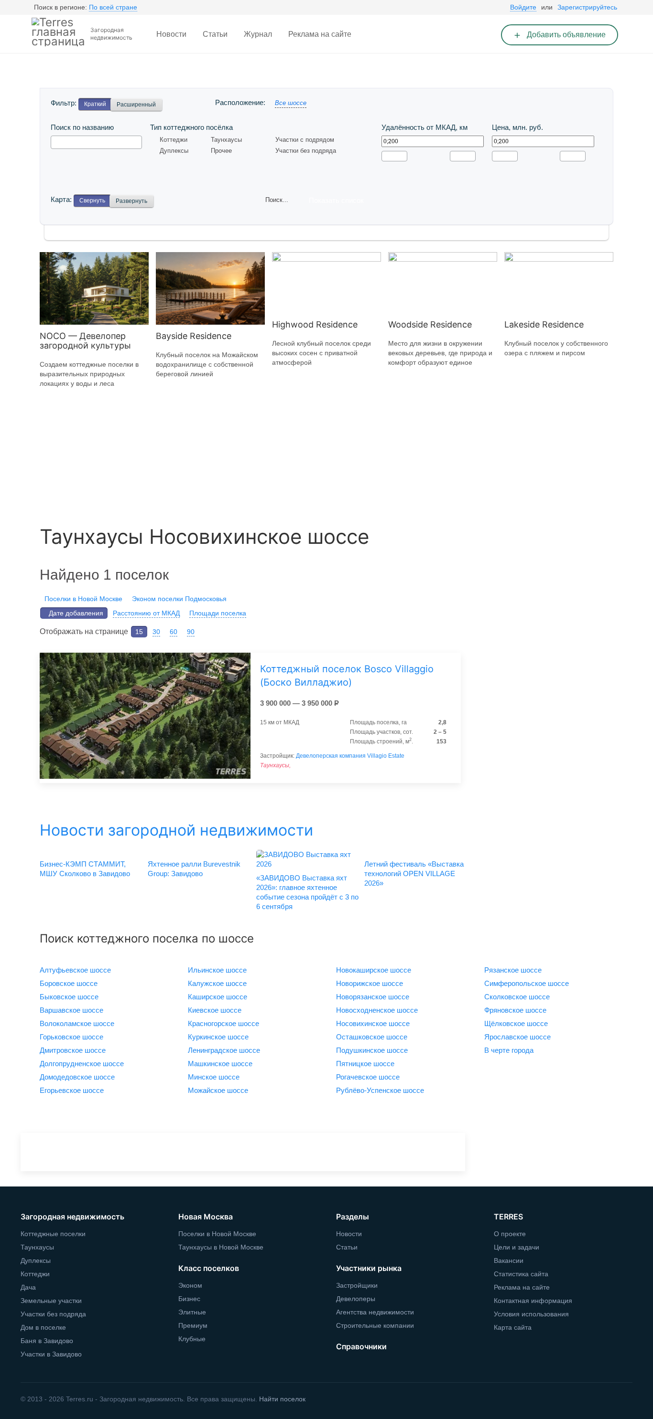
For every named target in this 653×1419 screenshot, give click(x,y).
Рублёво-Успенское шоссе (380, 1090)
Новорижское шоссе (369, 983)
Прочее (221, 150)
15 (139, 631)
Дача (28, 1287)
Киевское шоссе (214, 1010)
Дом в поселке (43, 1327)
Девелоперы (355, 1299)
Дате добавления (76, 613)
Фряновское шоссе (515, 1010)
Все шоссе (290, 102)
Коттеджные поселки (53, 1234)
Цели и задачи (516, 1247)
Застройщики (357, 1285)
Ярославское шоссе (517, 1037)
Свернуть (92, 200)
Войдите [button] (523, 7)
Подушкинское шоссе (372, 1050)
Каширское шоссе (217, 997)
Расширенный (136, 104)
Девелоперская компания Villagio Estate (350, 755)
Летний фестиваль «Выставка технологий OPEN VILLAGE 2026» (414, 873)
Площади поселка (217, 613)
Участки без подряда (305, 150)
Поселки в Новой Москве (83, 599)
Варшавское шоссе (71, 1010)
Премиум (192, 1325)
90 (191, 631)
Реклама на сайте (319, 34)
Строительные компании (375, 1325)
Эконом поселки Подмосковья (179, 599)
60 (173, 631)
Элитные (192, 1312)
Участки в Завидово (51, 1354)
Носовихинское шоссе (373, 1023)
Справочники (361, 1346)
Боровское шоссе (69, 983)
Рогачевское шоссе (368, 1077)
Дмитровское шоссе (73, 1050)
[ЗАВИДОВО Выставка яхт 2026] (306, 859)
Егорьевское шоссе (72, 1090)
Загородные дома (194, 78)
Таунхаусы (226, 139)
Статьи (215, 34)
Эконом (190, 1285)
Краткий (95, 104)
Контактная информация (533, 1300)
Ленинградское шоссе (224, 1050)
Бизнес (189, 1299)
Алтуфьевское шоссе (75, 970)
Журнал (258, 34)
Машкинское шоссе (220, 1063)
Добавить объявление (565, 35)
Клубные (192, 1339)
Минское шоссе (213, 1077)
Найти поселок (282, 1399)
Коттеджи (173, 139)
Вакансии (508, 1260)
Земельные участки (292, 78)
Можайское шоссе (218, 1090)
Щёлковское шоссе (516, 1023)
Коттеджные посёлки (93, 78)
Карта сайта (513, 1327)
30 (156, 631)
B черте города (508, 1050)
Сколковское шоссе (517, 997)
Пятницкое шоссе (365, 1063)
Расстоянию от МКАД (146, 613)
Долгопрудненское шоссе (82, 1063)
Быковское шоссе (69, 997)
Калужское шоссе (217, 983)
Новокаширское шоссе (373, 970)
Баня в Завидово (47, 1341)
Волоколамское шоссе (77, 1023)
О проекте (510, 1234)
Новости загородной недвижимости (176, 830)
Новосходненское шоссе (377, 1010)
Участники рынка (369, 1268)
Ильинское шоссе (217, 970)
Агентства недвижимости (375, 1312)
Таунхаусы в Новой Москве (220, 1247)
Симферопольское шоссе (526, 983)
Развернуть (131, 201)
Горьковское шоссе (71, 1037)
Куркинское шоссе (218, 1037)
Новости (171, 34)
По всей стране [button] (113, 7)
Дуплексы (174, 150)
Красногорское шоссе (223, 1023)
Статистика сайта (521, 1274)
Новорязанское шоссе (372, 997)
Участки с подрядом (304, 139)
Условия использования (531, 1314)
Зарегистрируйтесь (587, 7)
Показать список (336, 200)
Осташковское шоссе (371, 1037)
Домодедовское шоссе (77, 1077)
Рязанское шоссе (513, 970)
